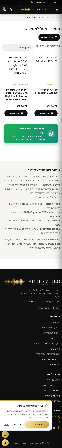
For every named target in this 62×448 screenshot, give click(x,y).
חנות (48, 17)
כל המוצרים (54, 364)
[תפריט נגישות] (5, 442)
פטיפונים (55, 348)
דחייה (6, 424)
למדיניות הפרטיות (35, 417)
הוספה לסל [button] (44, 113)
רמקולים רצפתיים (50, 327)
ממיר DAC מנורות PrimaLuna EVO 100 (46, 91)
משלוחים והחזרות (51, 390)
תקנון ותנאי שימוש (51, 385)
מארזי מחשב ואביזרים (49, 359)
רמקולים (56, 322)
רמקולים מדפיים (50, 332)
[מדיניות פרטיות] (5, 434)
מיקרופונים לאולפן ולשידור (47, 343)
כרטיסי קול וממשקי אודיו (48, 354)
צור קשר (56, 401)
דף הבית (56, 17)
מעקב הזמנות (53, 380)
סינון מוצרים (47, 37)
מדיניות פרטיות (52, 395)
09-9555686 (25, 2)
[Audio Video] (33, 10)
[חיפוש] (11, 9)
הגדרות (17, 424)
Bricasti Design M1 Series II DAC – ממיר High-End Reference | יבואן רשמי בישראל (16, 94)
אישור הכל (37, 424)
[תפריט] (57, 9)
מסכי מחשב (54, 338)
